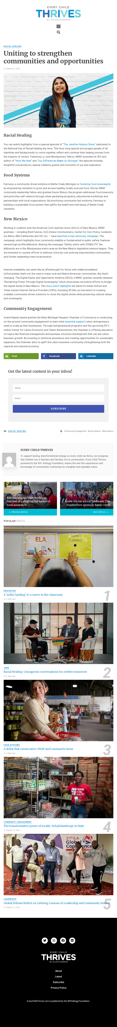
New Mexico (108, 431)
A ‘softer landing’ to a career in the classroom (33, 594)
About (58, 971)
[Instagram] (54, 941)
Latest (58, 976)
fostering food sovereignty (95, 184)
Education (10, 591)
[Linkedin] (72, 941)
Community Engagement (76, 431)
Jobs (6, 668)
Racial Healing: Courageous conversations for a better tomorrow (45, 671)
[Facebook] (63, 941)
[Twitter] (45, 941)
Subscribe (58, 982)
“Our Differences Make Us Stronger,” (58, 160)
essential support (75, 321)
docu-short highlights (58, 285)
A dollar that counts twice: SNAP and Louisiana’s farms (38, 749)
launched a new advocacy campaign (77, 236)
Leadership (10, 899)
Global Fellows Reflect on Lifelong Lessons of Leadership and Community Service (57, 903)
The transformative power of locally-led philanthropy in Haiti (44, 826)
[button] (58, 26)
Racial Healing (12, 46)
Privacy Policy (58, 987)
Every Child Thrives (37, 450)
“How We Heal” (23, 160)
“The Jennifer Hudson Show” (79, 144)
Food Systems (95, 431)
